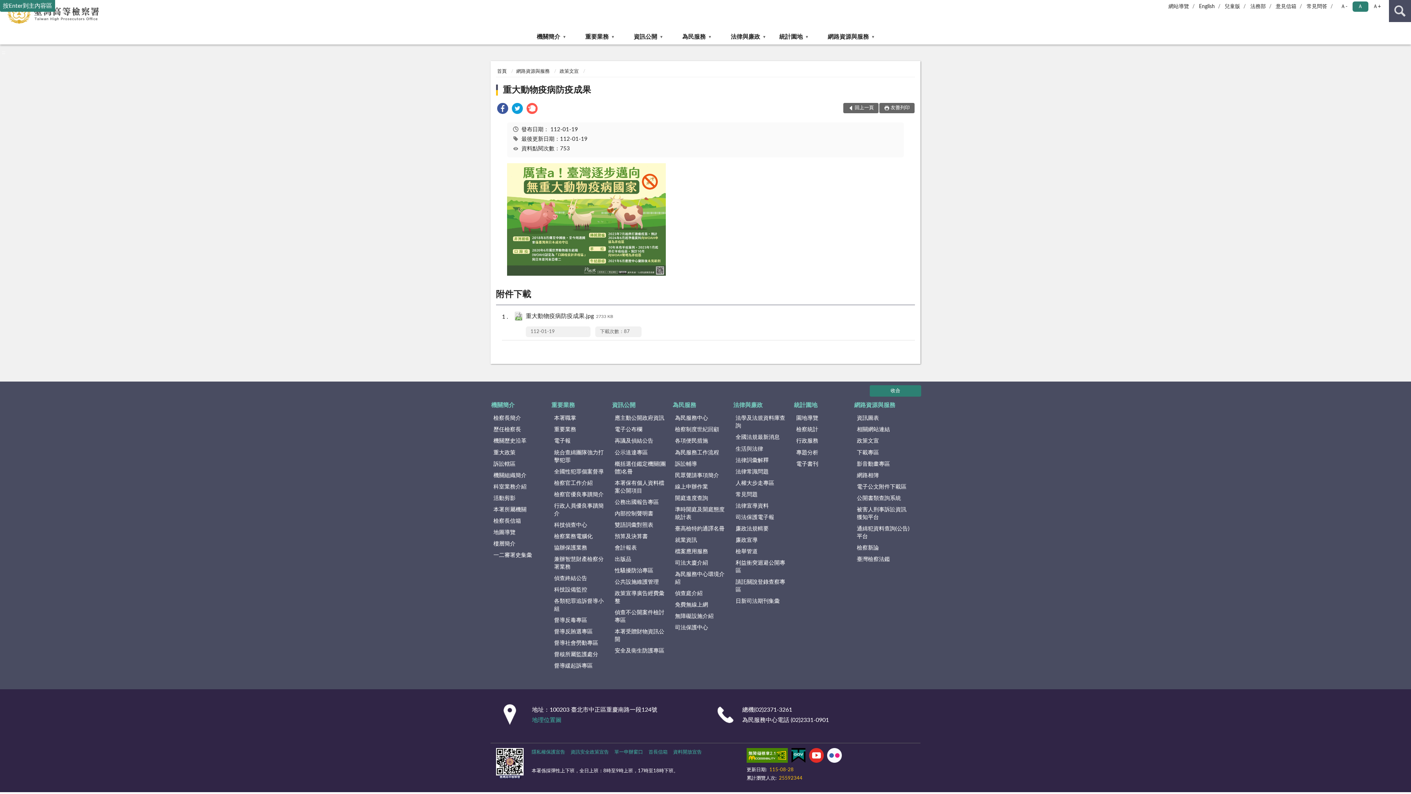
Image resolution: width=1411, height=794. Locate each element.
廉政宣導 (747, 540)
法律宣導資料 (752, 506)
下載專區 (868, 452)
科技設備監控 (570, 590)
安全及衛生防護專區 (639, 651)
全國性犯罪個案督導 (579, 472)
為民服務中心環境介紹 (700, 578)
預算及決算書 (631, 536)
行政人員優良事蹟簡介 (579, 509)
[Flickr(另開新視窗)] (834, 757)
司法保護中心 (691, 627)
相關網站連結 (873, 429)
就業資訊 (686, 540)
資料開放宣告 (687, 752)
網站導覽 (1178, 6)
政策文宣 (569, 71)
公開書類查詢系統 (879, 498)
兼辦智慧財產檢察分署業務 (579, 563)
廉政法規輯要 (752, 529)
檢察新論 (868, 548)
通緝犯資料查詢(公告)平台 (883, 532)
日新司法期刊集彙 (758, 601)
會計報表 (626, 548)
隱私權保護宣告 (548, 752)
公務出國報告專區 (637, 502)
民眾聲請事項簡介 (697, 475)
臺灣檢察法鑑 (873, 559)
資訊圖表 (868, 418)
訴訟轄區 (504, 464)
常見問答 (1317, 6)
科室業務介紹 (510, 487)
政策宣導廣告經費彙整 (639, 597)
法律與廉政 (745, 37)
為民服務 (694, 37)
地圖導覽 (504, 532)
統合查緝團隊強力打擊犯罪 (579, 456)
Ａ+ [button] (1377, 6)
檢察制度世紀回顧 (697, 429)
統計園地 (791, 37)
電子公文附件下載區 (881, 487)
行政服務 (807, 441)
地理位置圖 (546, 720)
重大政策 (504, 452)
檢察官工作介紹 (573, 483)
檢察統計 (807, 429)
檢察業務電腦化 (573, 536)
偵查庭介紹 (689, 593)
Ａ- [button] (1343, 6)
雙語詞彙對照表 (634, 525)
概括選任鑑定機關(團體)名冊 (640, 468)
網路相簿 (868, 475)
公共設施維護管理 (637, 582)
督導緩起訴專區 (573, 666)
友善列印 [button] (900, 107)
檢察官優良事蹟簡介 (579, 494)
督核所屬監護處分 (576, 654)
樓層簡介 (504, 544)
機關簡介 (548, 37)
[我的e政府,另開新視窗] (798, 757)
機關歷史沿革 (510, 441)
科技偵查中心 (570, 525)
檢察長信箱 (507, 521)
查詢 (1400, 11)
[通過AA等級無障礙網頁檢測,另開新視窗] (767, 757)
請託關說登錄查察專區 (760, 586)
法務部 (1258, 6)
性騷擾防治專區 (634, 570)
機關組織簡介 (510, 475)
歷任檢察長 (507, 429)
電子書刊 (807, 464)
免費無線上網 (691, 605)
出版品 (623, 559)
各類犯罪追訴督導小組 (579, 605)
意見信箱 (1286, 6)
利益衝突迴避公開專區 (760, 566)
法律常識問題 (752, 472)
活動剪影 (504, 498)
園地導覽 (807, 418)
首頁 (502, 71)
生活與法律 (749, 449)
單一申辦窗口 (628, 752)
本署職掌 (565, 418)
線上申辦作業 (691, 487)
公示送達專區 (631, 452)
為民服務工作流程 (697, 452)
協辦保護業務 (570, 548)
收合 (895, 391)
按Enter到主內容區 (27, 6)
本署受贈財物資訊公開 (639, 635)
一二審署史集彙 (512, 555)
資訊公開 (645, 37)
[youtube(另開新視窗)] (816, 757)
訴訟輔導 (686, 464)
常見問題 (747, 494)
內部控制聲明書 (634, 513)
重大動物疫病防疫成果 (547, 90)
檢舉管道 (747, 551)
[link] (502, 110)
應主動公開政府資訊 (639, 418)
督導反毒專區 (570, 620)
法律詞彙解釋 (752, 460)
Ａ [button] (1360, 6)
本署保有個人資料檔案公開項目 (639, 487)
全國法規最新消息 (758, 437)
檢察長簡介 (507, 418)
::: (3, 52)
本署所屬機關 (510, 509)
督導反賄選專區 (573, 631)
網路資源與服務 (848, 37)
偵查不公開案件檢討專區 (639, 616)
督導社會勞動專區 (576, 643)
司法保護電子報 (755, 517)
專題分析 (807, 452)
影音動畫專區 (873, 464)
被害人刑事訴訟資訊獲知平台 (881, 513)
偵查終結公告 (570, 578)
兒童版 (1232, 6)
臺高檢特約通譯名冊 (700, 529)
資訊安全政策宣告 (590, 752)
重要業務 (597, 37)
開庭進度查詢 (691, 498)
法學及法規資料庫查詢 (760, 422)
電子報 (562, 441)
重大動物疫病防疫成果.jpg (569, 316)
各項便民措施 (691, 441)
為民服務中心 (691, 418)
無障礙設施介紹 (694, 616)
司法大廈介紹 (691, 563)
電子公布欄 (628, 429)
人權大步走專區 (755, 483)
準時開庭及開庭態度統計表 (700, 513)
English (1207, 6)
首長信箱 (658, 752)
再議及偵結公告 (634, 441)
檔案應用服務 (691, 551)
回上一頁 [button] (864, 107)
